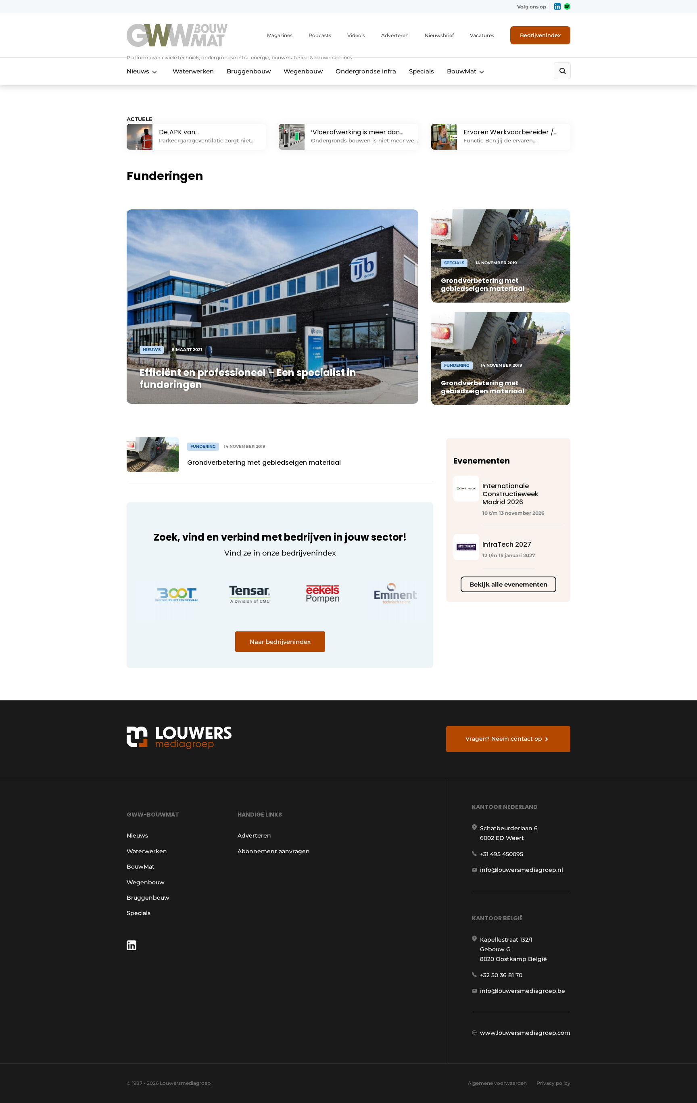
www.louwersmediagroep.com (525, 1032)
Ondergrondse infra (366, 71)
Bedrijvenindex (540, 35)
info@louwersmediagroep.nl (521, 869)
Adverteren (395, 35)
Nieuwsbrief (439, 35)
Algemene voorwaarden (497, 1083)
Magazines (279, 35)
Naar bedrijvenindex (280, 642)
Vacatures (482, 35)
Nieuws (138, 71)
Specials (421, 71)
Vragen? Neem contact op (503, 738)
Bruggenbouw (249, 71)
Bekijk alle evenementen (508, 584)
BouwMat (461, 71)
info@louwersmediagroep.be (522, 990)
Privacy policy (553, 1083)
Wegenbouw (303, 71)
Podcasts (320, 35)
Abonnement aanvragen (274, 851)
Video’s (356, 35)
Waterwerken (193, 71)
